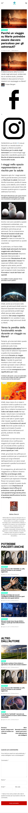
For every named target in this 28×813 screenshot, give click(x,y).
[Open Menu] (2, 3)
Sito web (17, 787)
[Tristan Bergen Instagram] (14, 141)
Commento (5, 760)
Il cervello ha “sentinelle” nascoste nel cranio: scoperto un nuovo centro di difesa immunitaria (14, 715)
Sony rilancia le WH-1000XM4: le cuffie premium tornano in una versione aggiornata (13, 570)
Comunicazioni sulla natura (11, 348)
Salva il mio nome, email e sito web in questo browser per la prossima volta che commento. (13, 795)
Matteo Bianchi (15, 50)
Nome (3, 780)
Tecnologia (4, 30)
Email (3, 787)
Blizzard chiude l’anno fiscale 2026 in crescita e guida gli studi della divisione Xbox (12, 622)
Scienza (3, 661)
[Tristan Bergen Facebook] (14, 112)
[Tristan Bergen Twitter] (1, 114)
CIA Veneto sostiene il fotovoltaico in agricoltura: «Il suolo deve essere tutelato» (14, 663)
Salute (3, 711)
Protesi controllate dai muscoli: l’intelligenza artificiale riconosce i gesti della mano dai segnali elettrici (13, 596)
